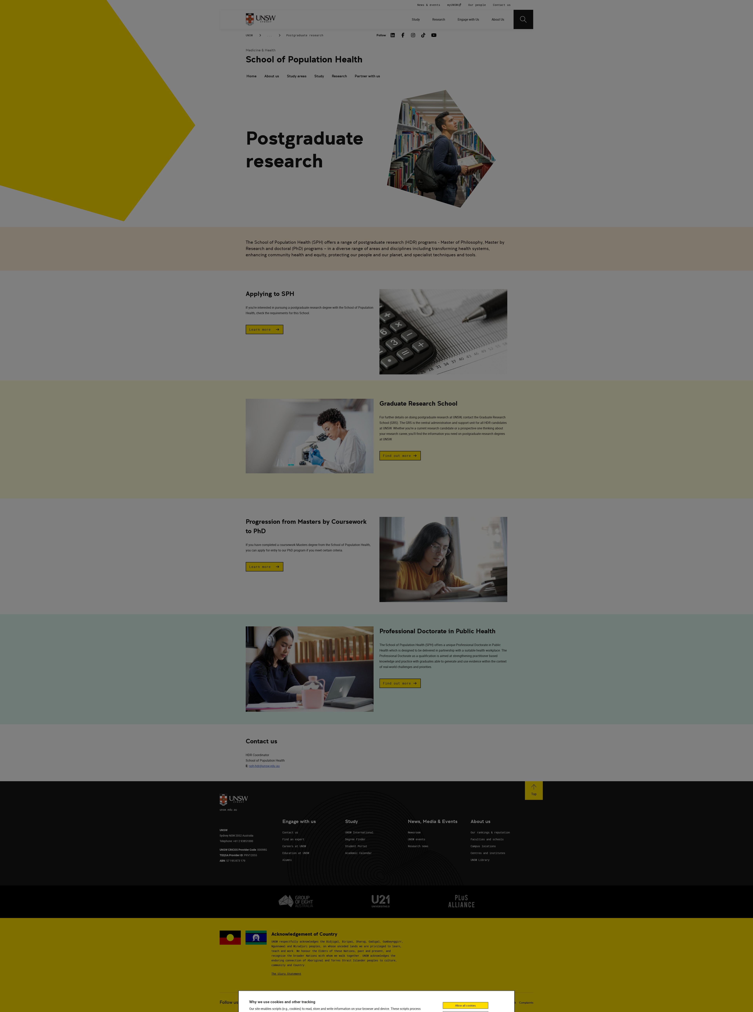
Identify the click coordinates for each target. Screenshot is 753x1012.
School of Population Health (304, 59)
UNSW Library (480, 860)
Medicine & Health (261, 50)
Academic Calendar (358, 853)
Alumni (287, 860)
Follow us (229, 1002)
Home (251, 76)
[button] (264, 329)
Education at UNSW (295, 853)
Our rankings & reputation (490, 832)
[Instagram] (413, 35)
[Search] (523, 19)
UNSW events (416, 839)
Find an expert (293, 839)
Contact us (290, 832)
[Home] (261, 19)
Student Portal (356, 846)
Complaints (526, 1002)
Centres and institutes (488, 853)
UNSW (249, 35)
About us (271, 76)
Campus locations (483, 846)
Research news (418, 846)
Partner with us (367, 76)
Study (319, 76)
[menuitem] (416, 19)
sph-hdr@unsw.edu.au (264, 766)
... (269, 35)
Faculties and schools (487, 839)
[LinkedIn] (392, 35)
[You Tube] (433, 35)
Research (339, 76)
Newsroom (414, 832)
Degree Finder (355, 839)
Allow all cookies (465, 1005)
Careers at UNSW (294, 846)
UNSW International (359, 832)
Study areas (296, 76)
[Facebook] (403, 35)
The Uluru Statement (286, 973)
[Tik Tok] (423, 35)
